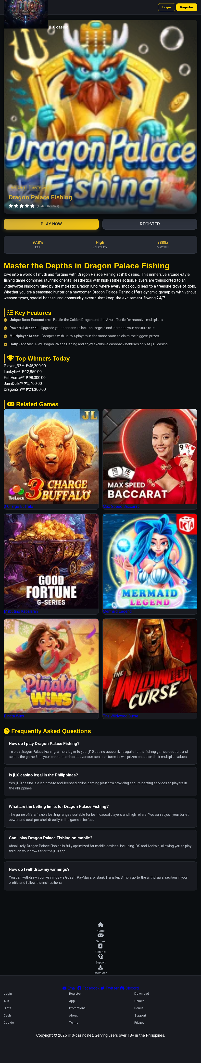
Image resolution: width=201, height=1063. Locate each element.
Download (141, 993)
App (72, 1001)
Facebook (90, 988)
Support (140, 1015)
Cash (7, 1015)
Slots (7, 1008)
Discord (132, 988)
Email (71, 988)
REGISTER (150, 224)
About (73, 1015)
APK (6, 1001)
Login (166, 7)
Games (139, 1001)
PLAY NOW (51, 224)
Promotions (77, 1008)
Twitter (111, 988)
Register (186, 7)
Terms (73, 1022)
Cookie (9, 1022)
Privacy (139, 1022)
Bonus (138, 1008)
